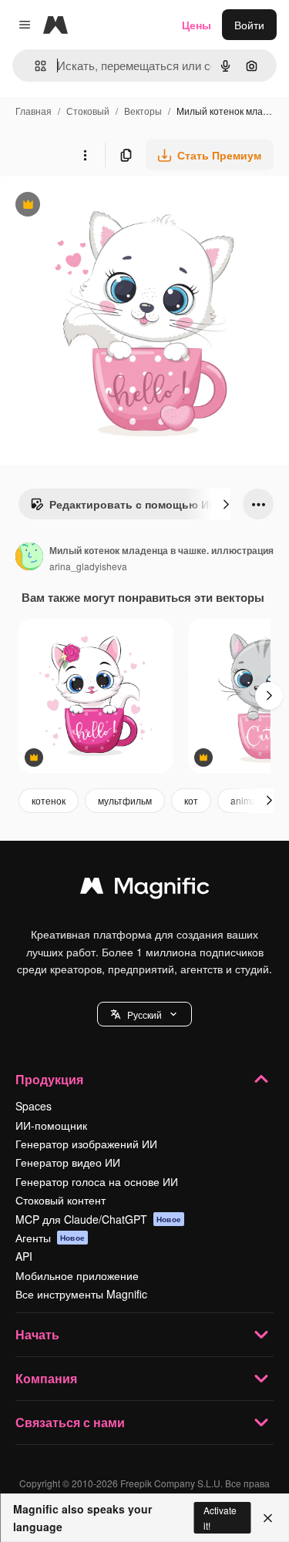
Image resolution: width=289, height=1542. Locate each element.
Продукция (49, 1079)
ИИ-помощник (51, 1125)
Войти (249, 24)
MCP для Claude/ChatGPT (98, 1219)
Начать (37, 1334)
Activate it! (220, 1517)
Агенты (50, 1237)
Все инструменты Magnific (81, 1294)
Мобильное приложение (77, 1275)
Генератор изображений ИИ (86, 1143)
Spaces (33, 1106)
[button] (144, 1014)
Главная (33, 110)
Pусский (144, 1014)
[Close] (268, 1518)
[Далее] (226, 504)
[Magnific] (145, 889)
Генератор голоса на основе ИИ (96, 1181)
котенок (49, 800)
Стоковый (87, 110)
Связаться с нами (70, 1422)
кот (191, 800)
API (23, 1256)
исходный (103, 206)
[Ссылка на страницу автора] (29, 558)
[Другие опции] (84, 154)
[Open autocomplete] (34, 66)
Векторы (143, 110)
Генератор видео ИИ (67, 1162)
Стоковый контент (60, 1200)
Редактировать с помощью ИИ (123, 507)
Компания (46, 1378)
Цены (196, 24)
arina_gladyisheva (88, 566)
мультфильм (125, 800)
